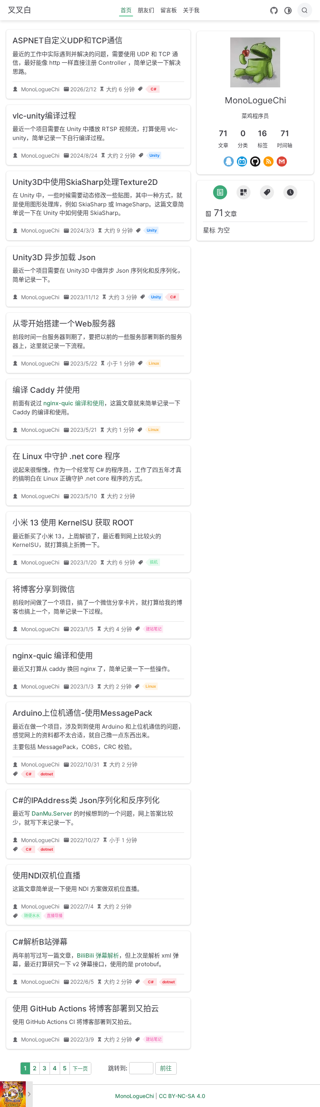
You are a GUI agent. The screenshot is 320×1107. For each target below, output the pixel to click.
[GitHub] (274, 10)
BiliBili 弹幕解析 (98, 955)
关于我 (191, 10)
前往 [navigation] (166, 1068)
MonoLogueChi (40, 89)
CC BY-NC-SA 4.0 (182, 1096)
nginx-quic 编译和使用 (73, 403)
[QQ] (229, 161)
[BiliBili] (242, 161)
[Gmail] (282, 161)
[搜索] (304, 10)
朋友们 (146, 10)
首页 (126, 10)
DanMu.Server (52, 813)
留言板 (168, 10)
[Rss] (268, 161)
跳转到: (117, 1068)
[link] (255, 81)
